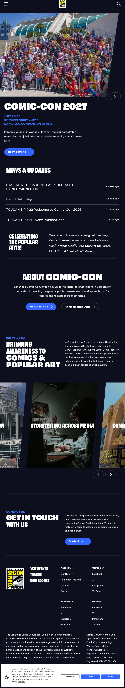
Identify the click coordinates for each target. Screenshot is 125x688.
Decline (90, 676)
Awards (36, 574)
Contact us (76, 541)
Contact (65, 591)
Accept (110, 676)
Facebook (97, 574)
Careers (65, 586)
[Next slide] (115, 96)
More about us (39, 307)
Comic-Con (98, 568)
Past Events (39, 568)
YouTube (96, 591)
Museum (96, 602)
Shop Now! (15, 148)
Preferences (70, 676)
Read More (62, 187)
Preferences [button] (21, 682)
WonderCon (67, 602)
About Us (66, 568)
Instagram (97, 586)
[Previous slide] (102, 96)
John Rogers (39, 580)
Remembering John (78, 307)
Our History (67, 574)
